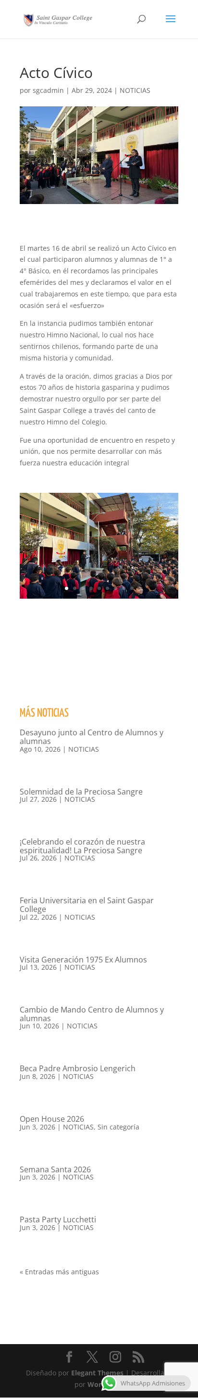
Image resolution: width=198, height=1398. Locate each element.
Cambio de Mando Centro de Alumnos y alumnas (92, 1014)
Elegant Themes (97, 1372)
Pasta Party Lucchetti (58, 1219)
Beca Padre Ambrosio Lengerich (78, 1068)
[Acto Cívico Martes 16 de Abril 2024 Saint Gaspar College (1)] (99, 598)
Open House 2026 (52, 1119)
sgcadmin (48, 90)
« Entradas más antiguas (59, 1271)
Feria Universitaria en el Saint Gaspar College (87, 904)
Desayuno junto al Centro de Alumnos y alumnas (91, 736)
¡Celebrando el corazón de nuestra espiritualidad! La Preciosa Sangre (82, 846)
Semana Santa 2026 (55, 1169)
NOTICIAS (135, 90)
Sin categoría (118, 1126)
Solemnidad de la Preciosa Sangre (81, 791)
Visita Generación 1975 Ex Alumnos (83, 959)
